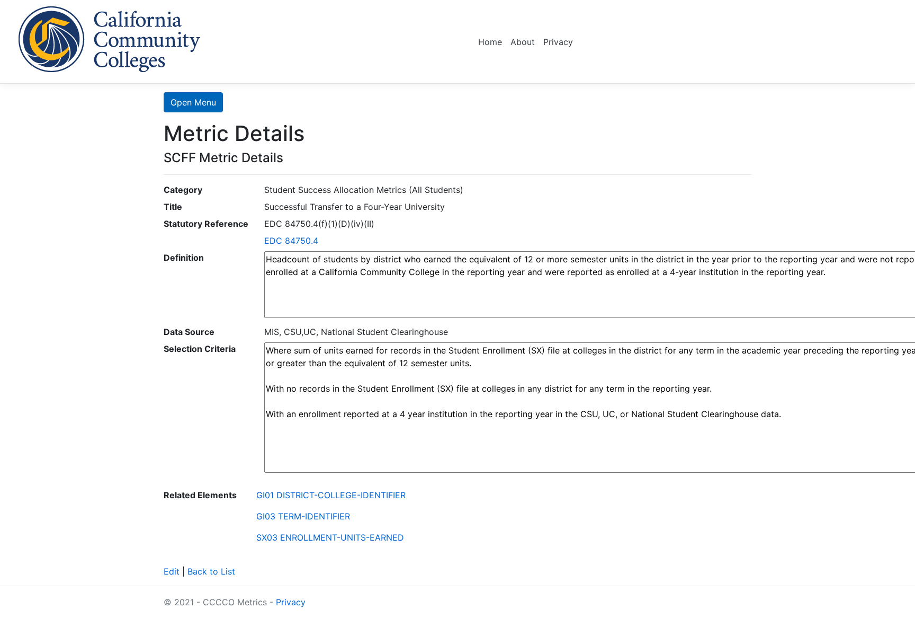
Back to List (211, 571)
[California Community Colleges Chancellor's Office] (109, 37)
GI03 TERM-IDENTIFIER (303, 516)
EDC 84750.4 (291, 240)
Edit (172, 571)
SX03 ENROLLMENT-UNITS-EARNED (330, 537)
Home (490, 42)
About (522, 42)
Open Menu (193, 102)
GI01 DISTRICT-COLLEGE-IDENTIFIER (331, 495)
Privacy (558, 42)
